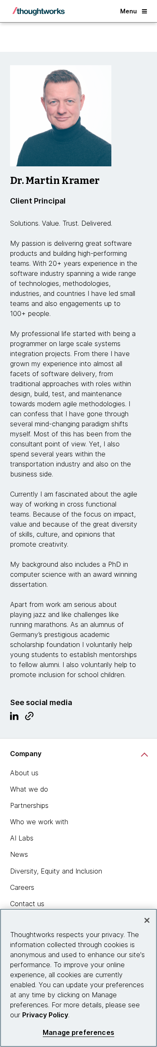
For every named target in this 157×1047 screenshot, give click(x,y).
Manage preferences (78, 1033)
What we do (29, 789)
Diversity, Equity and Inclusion (56, 871)
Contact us (27, 903)
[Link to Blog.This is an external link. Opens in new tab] (29, 718)
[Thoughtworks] (38, 11)
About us (24, 773)
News (19, 854)
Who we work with (39, 822)
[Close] (147, 920)
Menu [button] (128, 11)
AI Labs (21, 838)
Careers (22, 887)
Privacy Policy (45, 1015)
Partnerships (29, 805)
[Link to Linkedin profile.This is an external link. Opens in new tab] (14, 718)
